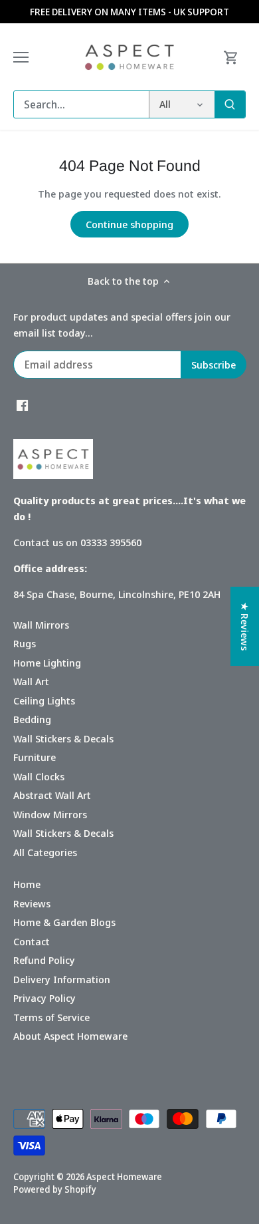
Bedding (32, 719)
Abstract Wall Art (52, 795)
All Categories (45, 852)
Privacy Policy (44, 997)
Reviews (31, 903)
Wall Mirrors (41, 624)
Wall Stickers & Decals (63, 738)
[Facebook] (22, 405)
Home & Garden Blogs (64, 922)
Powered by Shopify (54, 1189)
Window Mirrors (50, 814)
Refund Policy (44, 960)
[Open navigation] (21, 57)
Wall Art (31, 681)
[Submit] (230, 104)
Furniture (34, 757)
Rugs (24, 643)
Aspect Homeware (124, 1177)
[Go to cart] (231, 57)
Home (27, 884)
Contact (31, 941)
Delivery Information (61, 979)
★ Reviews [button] (245, 626)
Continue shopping (129, 224)
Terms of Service (51, 1017)
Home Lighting (47, 662)
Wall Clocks (38, 776)
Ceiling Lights (44, 700)
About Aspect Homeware (70, 1035)
